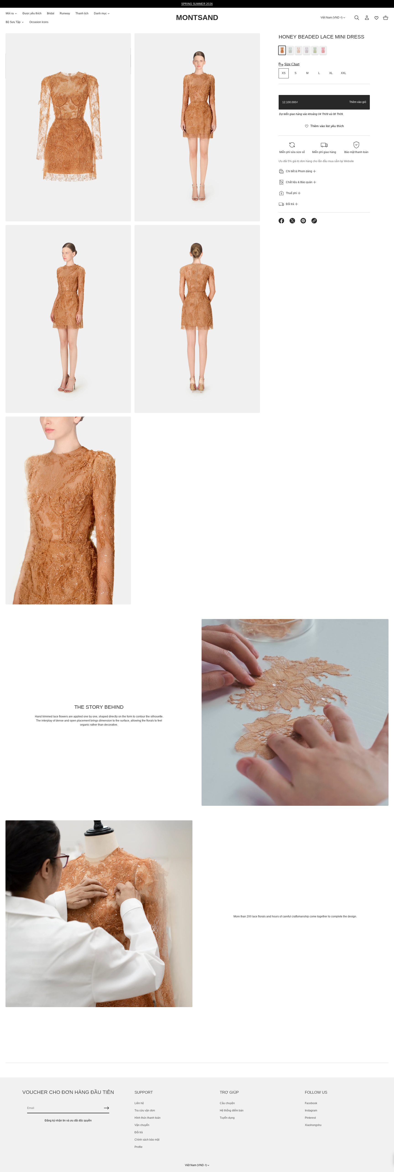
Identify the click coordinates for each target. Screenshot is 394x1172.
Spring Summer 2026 (197, 3)
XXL (343, 73)
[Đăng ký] (106, 1108)
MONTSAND (197, 18)
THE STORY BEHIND (99, 707)
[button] (357, 18)
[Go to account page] (367, 18)
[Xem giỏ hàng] (386, 18)
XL (331, 73)
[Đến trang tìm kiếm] (357, 18)
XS (283, 73)
